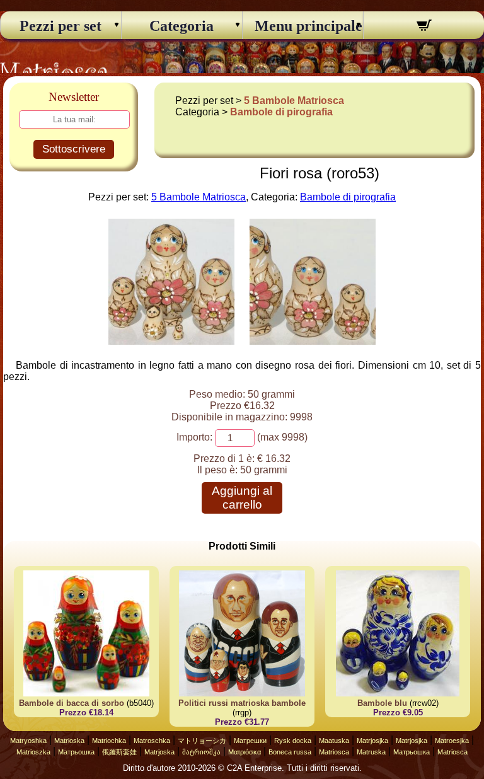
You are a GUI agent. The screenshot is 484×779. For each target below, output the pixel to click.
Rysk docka (292, 740)
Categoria (181, 26)
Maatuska (334, 740)
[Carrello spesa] (424, 27)
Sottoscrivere (73, 149)
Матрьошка (76, 752)
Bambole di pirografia (281, 112)
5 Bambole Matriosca (294, 100)
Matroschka (152, 740)
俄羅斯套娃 (119, 752)
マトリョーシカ (202, 740)
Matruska (371, 752)
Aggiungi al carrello (242, 497)
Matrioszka (33, 752)
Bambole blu (382, 703)
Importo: (194, 437)
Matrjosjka (372, 740)
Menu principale (303, 26)
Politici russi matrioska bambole (242, 703)
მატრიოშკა (201, 752)
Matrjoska (159, 752)
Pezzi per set (60, 26)
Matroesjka (452, 740)
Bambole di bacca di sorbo (71, 703)
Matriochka (109, 740)
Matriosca (334, 752)
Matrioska (69, 740)
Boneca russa (289, 752)
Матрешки (250, 740)
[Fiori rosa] (171, 341)
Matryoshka (28, 740)
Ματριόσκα (244, 752)
